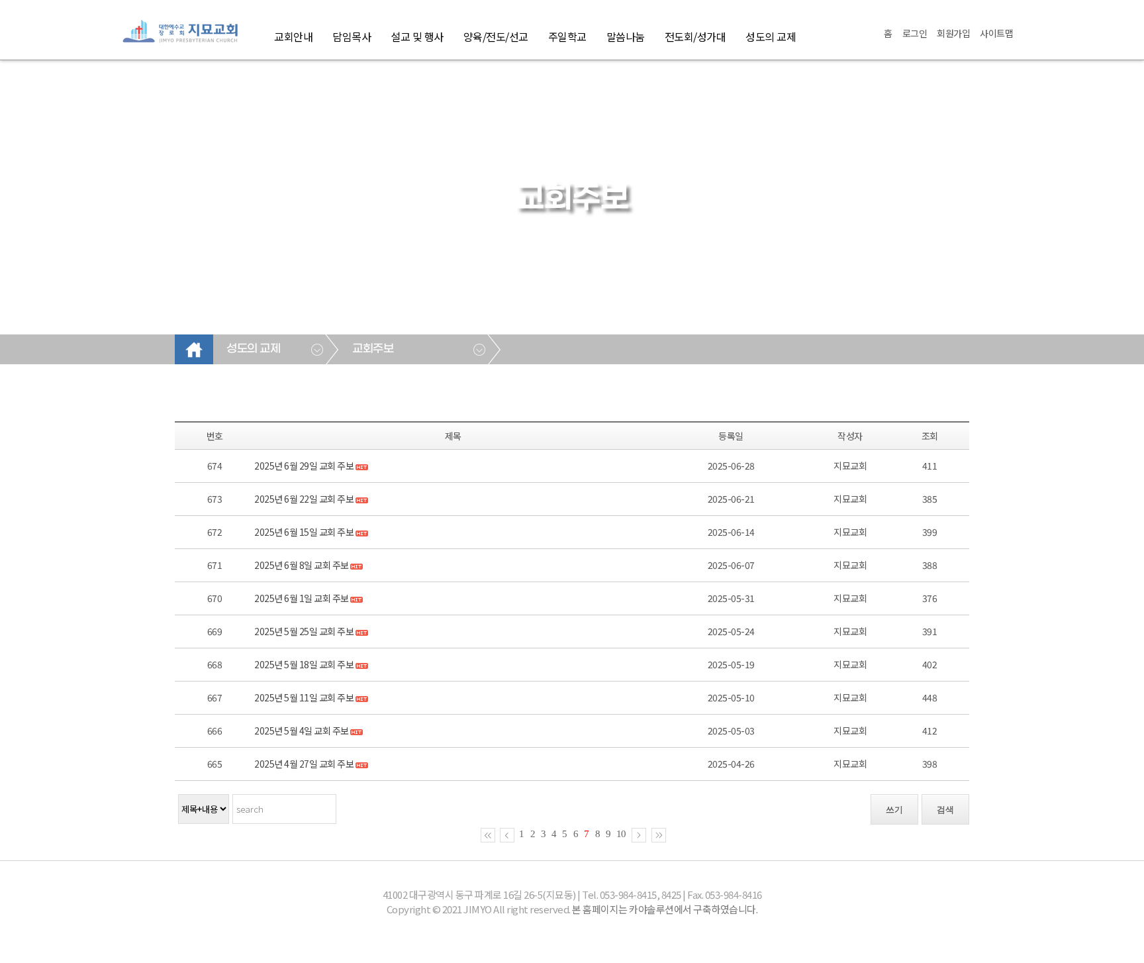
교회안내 (293, 36)
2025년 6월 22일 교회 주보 (304, 498)
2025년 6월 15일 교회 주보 (304, 531)
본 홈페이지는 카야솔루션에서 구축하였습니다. (664, 909)
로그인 (915, 33)
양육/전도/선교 (495, 36)
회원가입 (953, 33)
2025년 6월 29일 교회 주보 (304, 465)
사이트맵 (996, 33)
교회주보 (372, 349)
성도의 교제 (770, 36)
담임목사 (351, 36)
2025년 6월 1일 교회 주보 (301, 598)
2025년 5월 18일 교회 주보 (304, 664)
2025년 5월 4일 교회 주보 (301, 730)
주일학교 (567, 36)
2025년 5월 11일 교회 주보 (304, 697)
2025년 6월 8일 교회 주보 (301, 565)
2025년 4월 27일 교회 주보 (304, 763)
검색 (945, 810)
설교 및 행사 (417, 36)
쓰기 (894, 810)
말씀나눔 (625, 36)
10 (621, 834)
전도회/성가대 (695, 36)
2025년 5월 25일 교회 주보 (304, 631)
